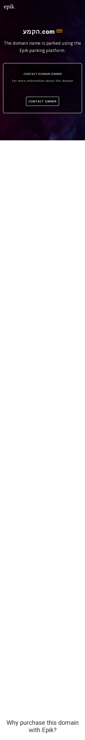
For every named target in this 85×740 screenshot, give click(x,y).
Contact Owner (42, 101)
